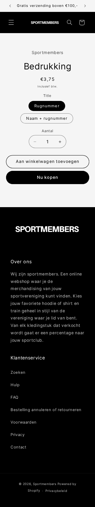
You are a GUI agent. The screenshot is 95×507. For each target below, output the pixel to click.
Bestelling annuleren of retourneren (46, 409)
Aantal (47, 131)
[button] (11, 22)
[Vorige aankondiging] (10, 6)
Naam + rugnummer (46, 118)
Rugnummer (46, 106)
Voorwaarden (24, 422)
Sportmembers (44, 484)
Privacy (18, 434)
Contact (18, 447)
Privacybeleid (56, 491)
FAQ (14, 397)
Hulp (15, 385)
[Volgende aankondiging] (85, 6)
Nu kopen (47, 177)
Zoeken (18, 372)
